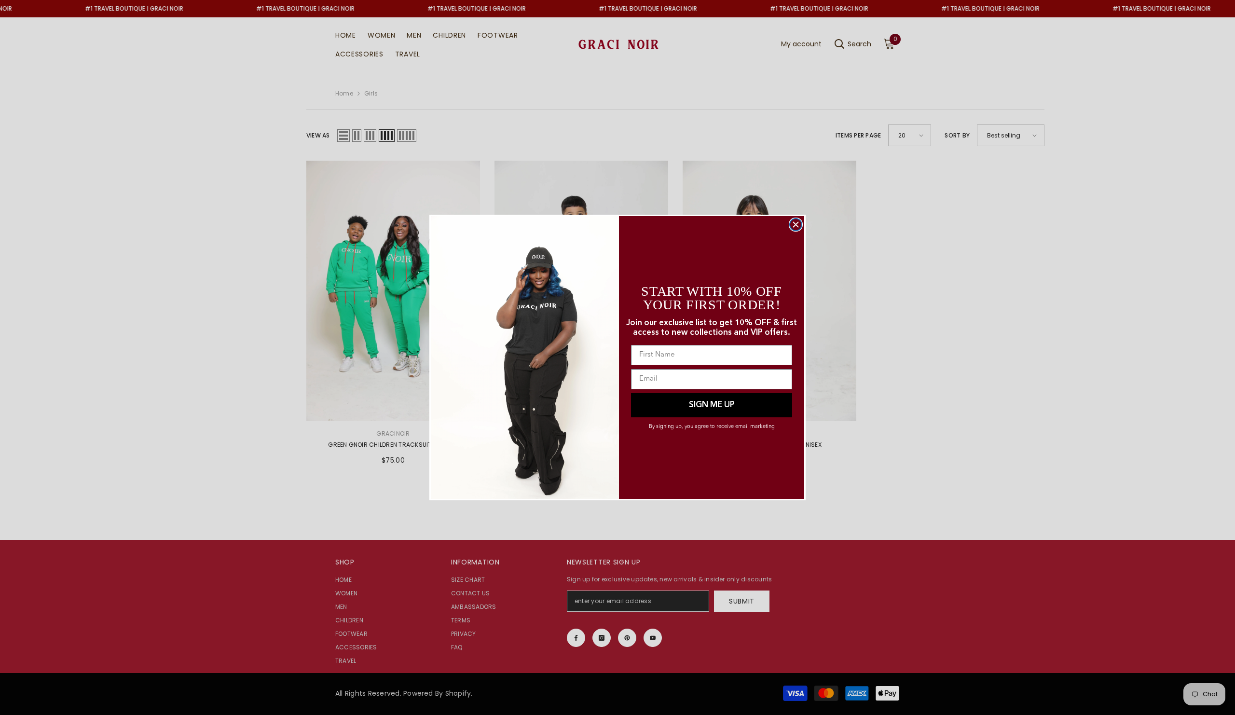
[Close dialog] (796, 225)
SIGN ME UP (712, 405)
